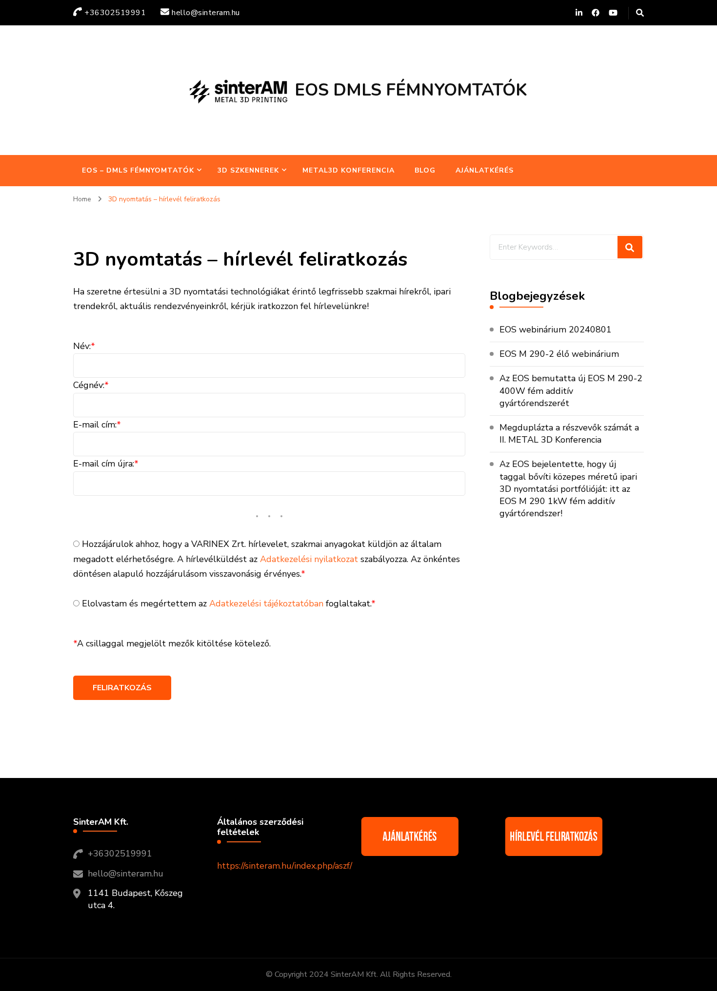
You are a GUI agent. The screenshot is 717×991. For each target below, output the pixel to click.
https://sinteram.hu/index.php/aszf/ (284, 866)
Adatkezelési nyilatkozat (309, 559)
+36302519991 (120, 853)
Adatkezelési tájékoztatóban (266, 603)
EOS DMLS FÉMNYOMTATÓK (411, 89)
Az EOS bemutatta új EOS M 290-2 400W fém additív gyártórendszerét (570, 390)
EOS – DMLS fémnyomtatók (138, 170)
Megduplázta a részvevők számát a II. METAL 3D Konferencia (569, 434)
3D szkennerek (248, 170)
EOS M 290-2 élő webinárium (559, 354)
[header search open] (640, 13)
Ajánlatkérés (485, 170)
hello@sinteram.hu (125, 873)
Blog (425, 170)
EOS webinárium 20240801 (555, 329)
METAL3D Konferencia (348, 170)
